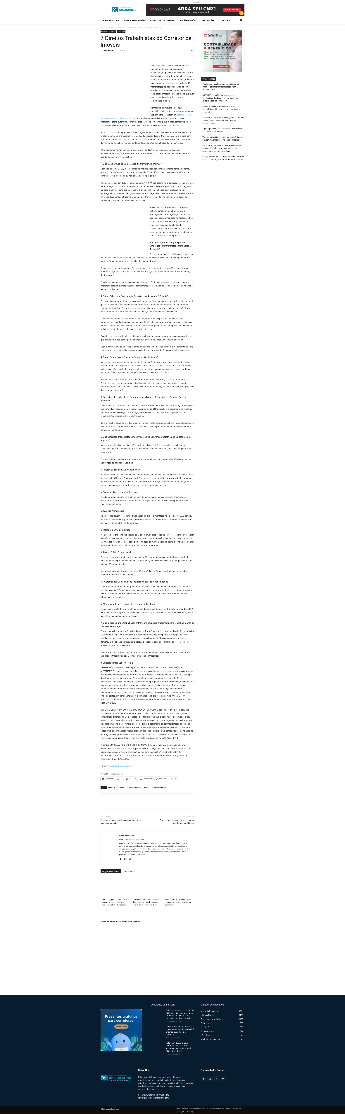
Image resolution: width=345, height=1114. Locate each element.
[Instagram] (210, 1078)
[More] (128, 56)
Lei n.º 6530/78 (109, 132)
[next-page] (106, 910)
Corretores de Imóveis (162, 20)
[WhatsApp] (122, 56)
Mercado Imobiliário (135, 20)
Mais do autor (128, 871)
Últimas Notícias (111, 20)
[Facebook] (103, 56)
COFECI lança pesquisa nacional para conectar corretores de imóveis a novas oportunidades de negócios (115, 902)
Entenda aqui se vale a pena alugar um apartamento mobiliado (177, 821)
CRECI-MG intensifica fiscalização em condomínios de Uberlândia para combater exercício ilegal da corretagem (220, 98)
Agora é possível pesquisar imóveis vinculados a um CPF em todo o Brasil (222, 130)
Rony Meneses (109, 50)
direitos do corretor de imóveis (155, 787)
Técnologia (224, 20)
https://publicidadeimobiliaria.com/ (131, 839)
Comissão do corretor (116, 787)
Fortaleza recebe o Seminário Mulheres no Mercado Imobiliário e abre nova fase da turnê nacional (221, 109)
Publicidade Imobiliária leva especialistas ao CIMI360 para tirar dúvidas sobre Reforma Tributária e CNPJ (220, 87)
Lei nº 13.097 (124, 139)
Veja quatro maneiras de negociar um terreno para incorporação (121, 821)
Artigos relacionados (110, 871)
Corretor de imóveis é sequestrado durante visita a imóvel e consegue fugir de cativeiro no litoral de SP (146, 902)
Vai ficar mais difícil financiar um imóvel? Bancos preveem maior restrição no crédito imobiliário (222, 138)
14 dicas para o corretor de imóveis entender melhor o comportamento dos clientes (178, 902)
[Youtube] (223, 1078)
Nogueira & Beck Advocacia (120, 766)
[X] (109, 56)
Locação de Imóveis (188, 20)
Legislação (208, 20)
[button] (241, 20)
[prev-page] (102, 910)
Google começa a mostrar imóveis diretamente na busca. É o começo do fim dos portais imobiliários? (223, 157)
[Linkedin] (126, 859)
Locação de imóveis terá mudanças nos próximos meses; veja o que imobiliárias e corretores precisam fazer (223, 120)
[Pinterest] (115, 56)
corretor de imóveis (134, 787)
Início (102, 28)
